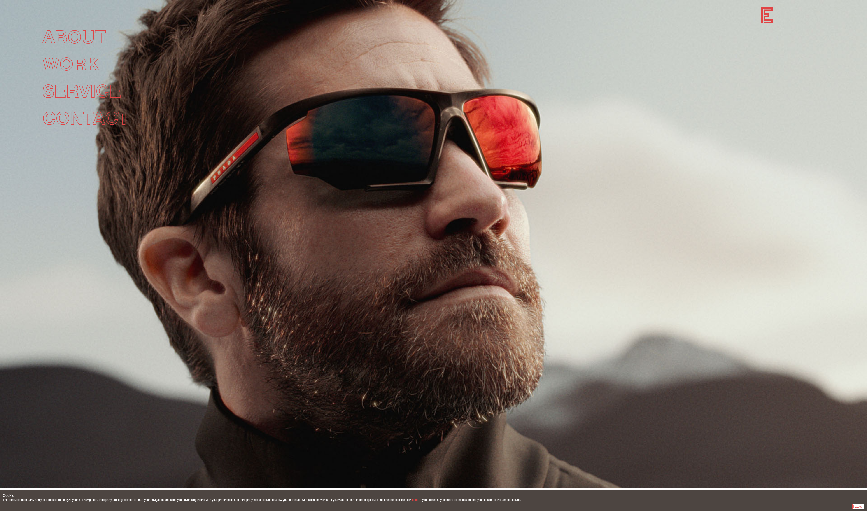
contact (85, 118)
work (71, 64)
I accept (858, 506)
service (81, 91)
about (74, 36)
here (415, 499)
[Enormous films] (767, 15)
